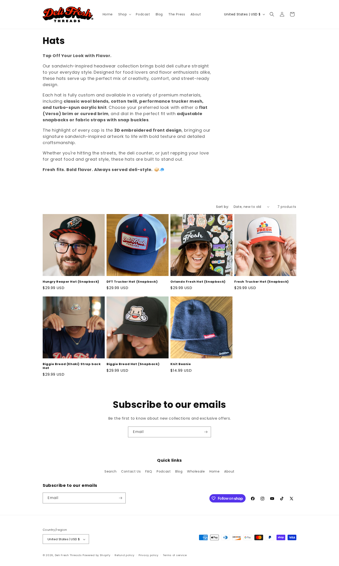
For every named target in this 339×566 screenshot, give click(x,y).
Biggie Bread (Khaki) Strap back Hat (72, 366)
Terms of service (175, 555)
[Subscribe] (206, 432)
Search (110, 471)
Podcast (164, 471)
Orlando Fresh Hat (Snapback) (198, 282)
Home (214, 471)
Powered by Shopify (96, 555)
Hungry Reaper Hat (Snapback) (71, 282)
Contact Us (131, 471)
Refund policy (124, 555)
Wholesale (196, 471)
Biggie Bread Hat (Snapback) (133, 364)
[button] (124, 14)
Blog (178, 471)
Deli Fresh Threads (68, 555)
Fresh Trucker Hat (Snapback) (261, 282)
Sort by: (222, 206)
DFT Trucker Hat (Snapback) (132, 282)
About (229, 471)
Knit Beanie (180, 364)
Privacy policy (148, 555)
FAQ (148, 471)
